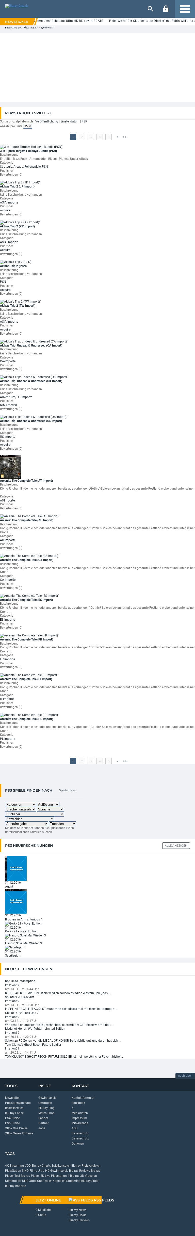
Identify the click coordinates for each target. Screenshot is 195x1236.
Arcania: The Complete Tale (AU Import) (26, 520)
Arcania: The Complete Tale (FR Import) (26, 639)
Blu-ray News (77, 1210)
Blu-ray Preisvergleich (86, 1165)
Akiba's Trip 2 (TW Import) (17, 305)
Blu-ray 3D (77, 1176)
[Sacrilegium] (15, 947)
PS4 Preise (12, 1118)
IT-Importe (7, 699)
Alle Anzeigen (176, 845)
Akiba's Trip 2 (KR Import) (17, 226)
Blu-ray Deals (77, 1215)
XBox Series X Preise (19, 1133)
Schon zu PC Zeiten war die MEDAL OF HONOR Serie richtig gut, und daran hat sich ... (63, 1040)
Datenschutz (80, 1133)
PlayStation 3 (31, 27)
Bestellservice (14, 1108)
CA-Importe (7, 361)
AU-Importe (7, 540)
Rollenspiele (32, 166)
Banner (43, 1118)
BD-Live (45, 1176)
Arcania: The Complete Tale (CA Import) (26, 560)
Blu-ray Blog (46, 1108)
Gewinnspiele (47, 1098)
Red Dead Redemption (20, 981)
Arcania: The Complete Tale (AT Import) (26, 480)
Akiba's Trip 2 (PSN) (13, 266)
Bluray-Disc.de (13, 27)
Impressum (79, 1118)
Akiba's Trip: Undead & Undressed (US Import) (31, 421)
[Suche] (150, 9)
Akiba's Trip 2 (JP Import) (17, 186)
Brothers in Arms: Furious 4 (23, 919)
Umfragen (45, 1103)
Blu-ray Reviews (79, 1170)
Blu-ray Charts (41, 1165)
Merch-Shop (46, 1113)
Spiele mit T (47, 27)
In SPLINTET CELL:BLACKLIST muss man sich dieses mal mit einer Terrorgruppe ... (61, 1009)
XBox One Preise (16, 1128)
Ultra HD (44, 1170)
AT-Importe (7, 500)
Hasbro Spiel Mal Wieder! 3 (23, 943)
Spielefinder (67, 790)
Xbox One (35, 1181)
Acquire (5, 210)
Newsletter (12, 1098)
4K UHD (23, 1181)
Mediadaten (80, 1113)
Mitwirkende (80, 1123)
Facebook (78, 1103)
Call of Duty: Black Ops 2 (22, 1013)
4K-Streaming (14, 1165)
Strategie (6, 166)
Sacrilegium (13, 955)
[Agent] (16, 868)
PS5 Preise (12, 1123)
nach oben (185, 1075)
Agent (9, 886)
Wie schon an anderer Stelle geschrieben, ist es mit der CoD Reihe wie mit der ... (58, 1025)
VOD (28, 1165)
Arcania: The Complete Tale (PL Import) (26, 719)
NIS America (8, 405)
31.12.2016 (13, 882)
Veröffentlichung (46, 121)
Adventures (7, 397)
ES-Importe (7, 619)
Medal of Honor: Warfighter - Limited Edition (35, 1028)
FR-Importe (7, 659)
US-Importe (7, 437)
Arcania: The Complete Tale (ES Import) (26, 600)
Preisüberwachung (18, 1103)
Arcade (18, 166)
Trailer (47, 1181)
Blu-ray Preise (14, 1113)
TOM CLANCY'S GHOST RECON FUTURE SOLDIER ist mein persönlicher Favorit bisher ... (64, 1056)
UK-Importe (24, 397)
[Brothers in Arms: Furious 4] (16, 901)
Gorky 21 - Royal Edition (21, 931)
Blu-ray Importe (15, 1186)
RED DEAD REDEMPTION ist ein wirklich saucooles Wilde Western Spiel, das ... (58, 993)
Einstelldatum (69, 121)
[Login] (166, 9)
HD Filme (30, 1170)
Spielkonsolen (61, 1165)
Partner (43, 1123)
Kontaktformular (83, 1098)
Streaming (73, 1181)
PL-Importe (7, 739)
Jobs (41, 1128)
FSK (84, 121)
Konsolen (59, 1181)
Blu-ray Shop (90, 1181)
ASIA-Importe (9, 202)
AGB (74, 1128)
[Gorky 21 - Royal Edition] (23, 923)
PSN (45, 166)
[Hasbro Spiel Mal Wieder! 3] (25, 935)
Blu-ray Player (30, 1176)
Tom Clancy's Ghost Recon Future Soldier (33, 1044)
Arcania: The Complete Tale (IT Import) (26, 679)
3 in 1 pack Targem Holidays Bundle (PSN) (28, 151)
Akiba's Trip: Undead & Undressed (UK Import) (31, 381)
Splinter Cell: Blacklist (19, 997)
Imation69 (12, 985)
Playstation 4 (60, 1176)
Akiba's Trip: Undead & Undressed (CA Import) (31, 345)
